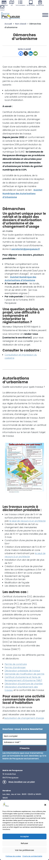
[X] (25, 53)
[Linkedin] (30, 53)
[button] (45, 805)
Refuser (24, 843)
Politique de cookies (13, 856)
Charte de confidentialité (32, 856)
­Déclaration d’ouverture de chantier (24, 683)
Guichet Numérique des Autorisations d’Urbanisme (22, 193)
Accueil (8, 23)
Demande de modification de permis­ (24, 673)
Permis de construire (16, 664)
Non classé (20, 23)
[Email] (35, 53)
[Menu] (45, 15)
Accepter (24, 836)
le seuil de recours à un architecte (27, 520)
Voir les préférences (24, 850)
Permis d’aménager (15, 667)
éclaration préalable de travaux (23, 670)
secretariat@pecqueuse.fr (25, 249)
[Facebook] (21, 53)
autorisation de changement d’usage (24, 718)
